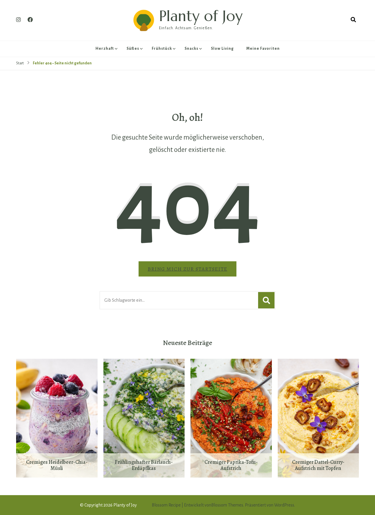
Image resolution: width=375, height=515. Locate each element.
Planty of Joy (201, 16)
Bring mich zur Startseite (187, 268)
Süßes (133, 49)
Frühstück (162, 49)
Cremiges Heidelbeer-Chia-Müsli (57, 465)
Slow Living (222, 49)
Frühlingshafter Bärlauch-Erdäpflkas (144, 465)
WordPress (284, 505)
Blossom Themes (227, 505)
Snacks (191, 49)
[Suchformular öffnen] (353, 20)
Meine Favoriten (263, 49)
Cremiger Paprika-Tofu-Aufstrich (231, 465)
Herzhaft (105, 49)
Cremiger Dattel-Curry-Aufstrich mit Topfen (318, 465)
